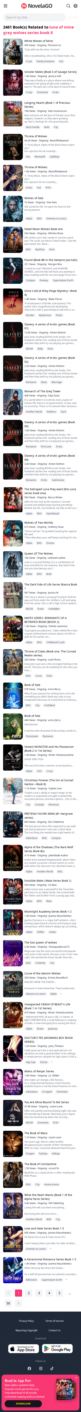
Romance (31, 382)
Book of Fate (32, 685)
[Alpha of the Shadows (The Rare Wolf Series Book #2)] (12, 858)
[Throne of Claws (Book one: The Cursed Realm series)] (12, 662)
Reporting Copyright (26, 1330)
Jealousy (52, 1028)
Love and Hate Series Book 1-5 (44, 1228)
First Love (46, 446)
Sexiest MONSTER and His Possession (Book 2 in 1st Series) (49, 748)
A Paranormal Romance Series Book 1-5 (50, 1259)
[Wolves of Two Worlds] (12, 533)
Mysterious (45, 315)
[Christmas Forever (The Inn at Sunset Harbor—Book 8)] (12, 791)
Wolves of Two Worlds (38, 522)
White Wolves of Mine (38, 41)
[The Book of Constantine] (12, 1175)
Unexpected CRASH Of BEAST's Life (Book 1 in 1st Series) (47, 1006)
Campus (30, 280)
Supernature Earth (63, 280)
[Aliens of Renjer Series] (12, 1082)
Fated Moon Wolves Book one (43, 229)
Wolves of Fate (33, 198)
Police (59, 315)
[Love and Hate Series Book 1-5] (12, 1239)
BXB (49, 1219)
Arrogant (47, 1091)
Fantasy (44, 280)
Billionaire (31, 1279)
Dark (51, 249)
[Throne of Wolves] (12, 147)
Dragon (30, 1153)
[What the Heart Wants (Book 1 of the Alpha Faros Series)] (12, 1206)
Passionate (32, 736)
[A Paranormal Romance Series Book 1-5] (12, 1270)
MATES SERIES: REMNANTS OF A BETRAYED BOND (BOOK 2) (45, 620)
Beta (49, 901)
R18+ (48, 187)
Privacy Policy (26, 1321)
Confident (49, 705)
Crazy (29, 92)
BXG (39, 218)
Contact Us (55, 1330)
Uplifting (54, 156)
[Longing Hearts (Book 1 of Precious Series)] (12, 113)
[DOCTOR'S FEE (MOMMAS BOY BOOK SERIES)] (12, 1048)
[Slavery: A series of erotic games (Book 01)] (12, 335)
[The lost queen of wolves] (12, 953)
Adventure (31, 838)
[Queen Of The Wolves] (12, 564)
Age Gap (30, 1062)
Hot (61, 61)
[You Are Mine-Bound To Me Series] (12, 1113)
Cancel (73, 17)
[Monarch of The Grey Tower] (12, 402)
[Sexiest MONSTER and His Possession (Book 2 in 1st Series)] (12, 757)
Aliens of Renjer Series (39, 1071)
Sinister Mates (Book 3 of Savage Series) (50, 72)
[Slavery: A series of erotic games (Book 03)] (12, 433)
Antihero (51, 411)
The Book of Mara (35, 1133)
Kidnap (56, 1153)
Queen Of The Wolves (38, 553)
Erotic (55, 92)
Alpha (29, 218)
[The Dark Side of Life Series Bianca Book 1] (12, 595)
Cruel (29, 61)
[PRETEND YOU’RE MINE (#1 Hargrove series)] (12, 824)
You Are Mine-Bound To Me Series (46, 1102)
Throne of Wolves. (36, 167)
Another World (34, 411)
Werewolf (40, 156)
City (56, 127)
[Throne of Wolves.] (12, 178)
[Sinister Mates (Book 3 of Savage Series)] (12, 83)
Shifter (40, 932)
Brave (40, 1028)
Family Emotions (45, 61)
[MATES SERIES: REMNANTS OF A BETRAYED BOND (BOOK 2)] (12, 629)
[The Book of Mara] (12, 1144)
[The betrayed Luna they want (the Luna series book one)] (12, 500)
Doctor (44, 1062)
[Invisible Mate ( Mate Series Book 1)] (12, 891)
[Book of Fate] (12, 696)
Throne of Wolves (35, 136)
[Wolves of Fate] (12, 209)
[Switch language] (75, 6)
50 (8, 1303)
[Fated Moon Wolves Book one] (12, 240)
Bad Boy (39, 249)
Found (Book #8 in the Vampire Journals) (50, 260)
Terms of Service (54, 1321)
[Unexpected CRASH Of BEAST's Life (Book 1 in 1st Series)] (12, 1015)
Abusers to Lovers (36, 993)
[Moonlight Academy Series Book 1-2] (12, 922)
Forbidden (54, 608)
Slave (44, 382)
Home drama (51, 1184)
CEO (39, 771)
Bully (40, 348)
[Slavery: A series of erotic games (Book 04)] (12, 466)
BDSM (29, 348)
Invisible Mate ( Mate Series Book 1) (47, 880)
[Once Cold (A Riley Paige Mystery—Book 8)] (12, 302)
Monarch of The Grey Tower (42, 391)
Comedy (39, 804)
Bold (46, 127)
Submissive (58, 480)
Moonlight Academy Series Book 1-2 (48, 911)
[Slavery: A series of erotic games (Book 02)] (12, 368)
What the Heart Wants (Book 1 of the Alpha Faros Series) (48, 1197)
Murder (30, 315)
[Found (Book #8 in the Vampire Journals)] (12, 271)
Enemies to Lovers (56, 218)
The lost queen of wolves (40, 942)
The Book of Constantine (40, 1164)
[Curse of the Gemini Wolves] (12, 984)
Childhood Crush (55, 642)
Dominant (42, 92)
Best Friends (33, 127)
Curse (38, 675)
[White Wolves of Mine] (12, 52)
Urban (52, 932)
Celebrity (40, 963)
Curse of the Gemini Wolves (42, 973)
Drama (50, 543)
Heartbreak (52, 513)
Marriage (57, 382)
